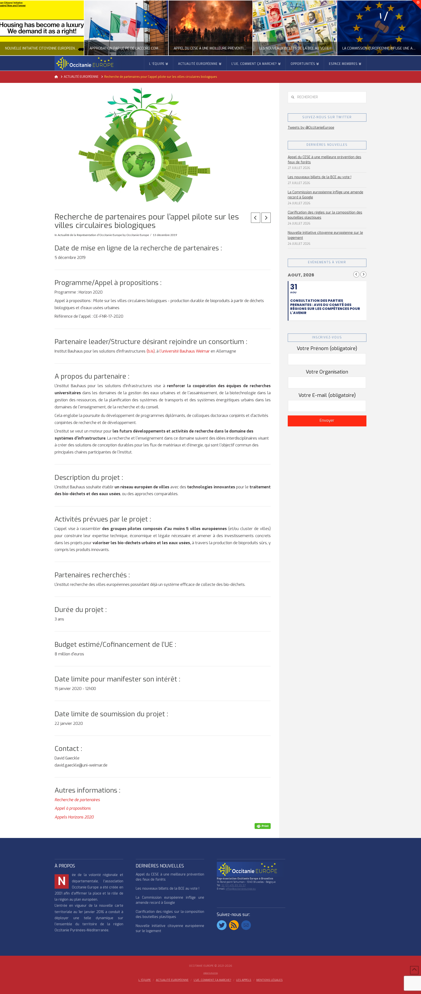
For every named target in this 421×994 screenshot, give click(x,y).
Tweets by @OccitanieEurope (311, 127)
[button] (416, 4)
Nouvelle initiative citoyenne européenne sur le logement (325, 235)
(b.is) (150, 351)
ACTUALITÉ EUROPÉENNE (172, 980)
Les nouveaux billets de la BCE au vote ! (319, 177)
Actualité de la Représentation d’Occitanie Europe (90, 235)
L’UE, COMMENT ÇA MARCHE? (212, 980)
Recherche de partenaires (77, 799)
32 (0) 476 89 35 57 (233, 885)
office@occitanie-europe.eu (241, 888)
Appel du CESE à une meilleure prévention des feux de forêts (324, 160)
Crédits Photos (210, 973)
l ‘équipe (144, 980)
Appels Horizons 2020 (74, 817)
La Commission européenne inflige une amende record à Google (325, 195)
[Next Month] (363, 274)
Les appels (243, 980)
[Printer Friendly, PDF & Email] (263, 826)
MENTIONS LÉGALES (269, 980)
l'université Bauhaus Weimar (185, 351)
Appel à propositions (73, 808)
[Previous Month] (356, 274)
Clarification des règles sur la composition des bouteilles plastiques (325, 215)
